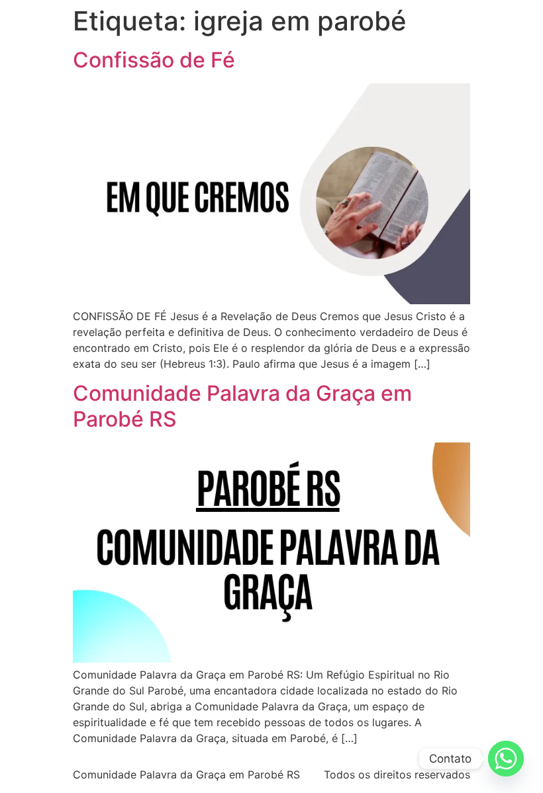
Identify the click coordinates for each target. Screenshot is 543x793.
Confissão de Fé (154, 60)
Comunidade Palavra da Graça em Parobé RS (242, 405)
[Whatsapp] (506, 758)
